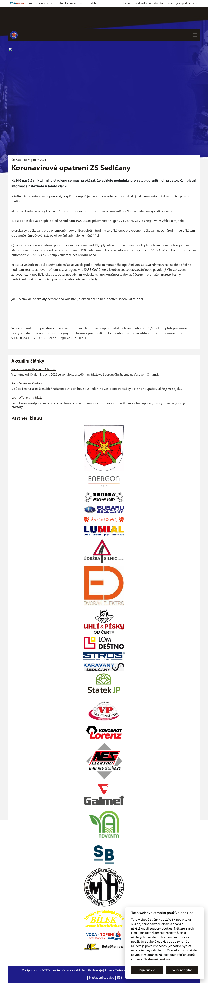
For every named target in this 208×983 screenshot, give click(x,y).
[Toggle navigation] (195, 35)
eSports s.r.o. (33, 970)
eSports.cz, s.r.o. (188, 3)
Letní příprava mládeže (26, 397)
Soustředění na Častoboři (28, 383)
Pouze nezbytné (182, 970)
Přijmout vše (147, 970)
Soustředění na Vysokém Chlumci (33, 369)
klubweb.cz (158, 3)
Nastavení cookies (101, 977)
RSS (119, 977)
